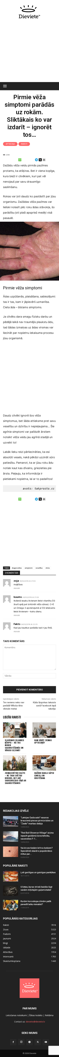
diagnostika (17, 568)
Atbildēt (17, 588)
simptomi (29, 568)
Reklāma (49, 1015)
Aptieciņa (10, 144)
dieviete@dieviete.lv (35, 1021)
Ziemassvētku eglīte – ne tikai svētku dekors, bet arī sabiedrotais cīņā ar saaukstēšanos (15, 778)
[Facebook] (13, 1042)
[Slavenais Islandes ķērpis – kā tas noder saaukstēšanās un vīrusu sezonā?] (14, 730)
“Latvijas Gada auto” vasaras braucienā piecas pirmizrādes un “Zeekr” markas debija (37, 820)
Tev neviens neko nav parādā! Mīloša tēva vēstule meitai (13, 705)
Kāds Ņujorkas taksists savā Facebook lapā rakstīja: (44, 705)
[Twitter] (38, 1042)
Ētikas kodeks (36, 1015)
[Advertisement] (29, 52)
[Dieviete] (29, 12)
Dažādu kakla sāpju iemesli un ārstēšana (44, 775)
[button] (5, 86)
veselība (39, 568)
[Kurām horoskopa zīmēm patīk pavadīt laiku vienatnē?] (10, 905)
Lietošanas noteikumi (16, 1015)
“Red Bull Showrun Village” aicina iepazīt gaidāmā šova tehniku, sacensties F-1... (37, 836)
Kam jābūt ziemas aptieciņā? (43, 741)
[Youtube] (46, 1042)
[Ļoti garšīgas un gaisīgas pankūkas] (10, 876)
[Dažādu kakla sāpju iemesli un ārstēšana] (44, 763)
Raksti (24, 144)
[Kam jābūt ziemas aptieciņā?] (44, 730)
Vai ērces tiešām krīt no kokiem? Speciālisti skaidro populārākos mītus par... (37, 851)
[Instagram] (21, 1042)
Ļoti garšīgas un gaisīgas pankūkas (38, 872)
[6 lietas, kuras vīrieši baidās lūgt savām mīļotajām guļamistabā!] (10, 890)
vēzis (48, 568)
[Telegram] (29, 1042)
